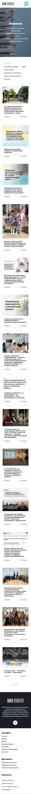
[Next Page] (17, 684)
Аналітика (5, 747)
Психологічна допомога (10, 768)
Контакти (5, 752)
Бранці (4, 741)
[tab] (7, 64)
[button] (26, 4)
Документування (7, 744)
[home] (8, 3)
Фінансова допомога (9, 762)
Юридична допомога (9, 765)
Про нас (4, 736)
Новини (4, 739)
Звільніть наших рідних (10, 749)
